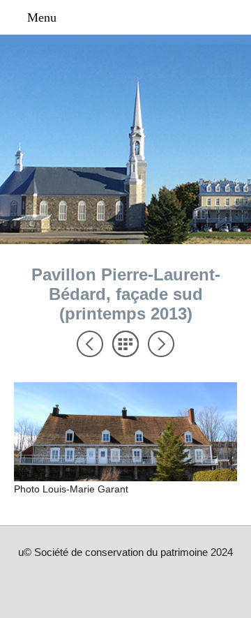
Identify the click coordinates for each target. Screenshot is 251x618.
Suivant (161, 344)
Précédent (90, 344)
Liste (125, 344)
